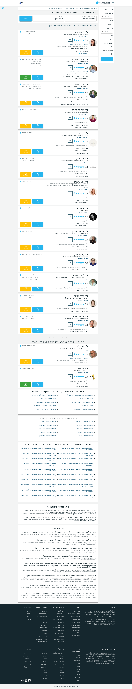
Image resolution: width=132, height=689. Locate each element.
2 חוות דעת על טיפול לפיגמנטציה (79, 44)
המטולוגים (44, 625)
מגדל (78, 663)
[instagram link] (25, 680)
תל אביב (44, 653)
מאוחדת (77, 677)
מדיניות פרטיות (75, 616)
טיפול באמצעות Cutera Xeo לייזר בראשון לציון (79, 395)
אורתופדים (60, 614)
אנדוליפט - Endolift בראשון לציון (83, 409)
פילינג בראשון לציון (87, 406)
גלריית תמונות (76, 628)
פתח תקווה (44, 667)
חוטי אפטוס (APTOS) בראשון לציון (82, 402)
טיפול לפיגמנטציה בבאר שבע (47, 428)
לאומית (78, 680)
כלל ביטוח (77, 661)
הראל (78, 655)
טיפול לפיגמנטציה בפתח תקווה (47, 435)
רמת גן (45, 678)
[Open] (102, 16)
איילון (78, 669)
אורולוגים (44, 611)
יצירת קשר (77, 611)
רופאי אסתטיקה (59, 639)
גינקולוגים (61, 611)
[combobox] (81, 18)
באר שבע (44, 661)
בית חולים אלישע (59, 661)
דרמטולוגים (60, 622)
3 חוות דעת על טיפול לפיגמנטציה (79, 358)
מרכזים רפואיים (42, 642)
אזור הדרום (27, 664)
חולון (46, 675)
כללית (78, 672)
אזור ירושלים (27, 656)
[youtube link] (22, 680)
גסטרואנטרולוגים (42, 616)
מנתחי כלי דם (43, 636)
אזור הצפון (28, 661)
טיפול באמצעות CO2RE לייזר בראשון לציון (43, 395)
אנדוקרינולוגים (43, 614)
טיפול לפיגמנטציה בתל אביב (47, 425)
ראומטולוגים (43, 633)
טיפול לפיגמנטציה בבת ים (48, 432)
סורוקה (62, 678)
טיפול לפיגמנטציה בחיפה (85, 432)
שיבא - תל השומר (58, 664)
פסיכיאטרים (60, 630)
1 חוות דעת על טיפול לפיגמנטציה (79, 72)
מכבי (78, 675)
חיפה (45, 659)
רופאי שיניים (60, 642)
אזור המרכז (27, 653)
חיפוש (92, 8)
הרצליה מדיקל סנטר (58, 653)
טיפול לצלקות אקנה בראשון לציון (46, 402)
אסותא (62, 659)
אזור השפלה (27, 667)
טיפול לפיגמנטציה (84, 8)
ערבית (29, 614)
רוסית (29, 611)
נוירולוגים (44, 619)
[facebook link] (29, 680)
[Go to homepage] (103, 3)
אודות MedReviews (74, 614)
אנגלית (29, 616)
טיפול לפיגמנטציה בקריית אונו (84, 421)
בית (96, 8)
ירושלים (45, 656)
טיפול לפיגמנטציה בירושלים (85, 428)
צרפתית (28, 619)
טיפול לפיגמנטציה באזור (86, 435)
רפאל (62, 656)
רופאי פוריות (43, 622)
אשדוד (45, 670)
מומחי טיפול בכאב (41, 639)
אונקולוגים (61, 636)
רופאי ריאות (43, 628)
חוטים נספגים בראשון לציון (48, 398)
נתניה (45, 673)
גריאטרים (44, 630)
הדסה (62, 670)
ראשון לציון (44, 664)
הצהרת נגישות (76, 622)
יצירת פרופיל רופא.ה (76, 631)
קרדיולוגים (61, 625)
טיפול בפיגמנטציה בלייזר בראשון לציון (45, 409)
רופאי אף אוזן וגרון (58, 628)
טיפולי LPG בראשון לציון (86, 398)
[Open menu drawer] (113, 3)
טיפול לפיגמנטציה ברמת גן (85, 425)
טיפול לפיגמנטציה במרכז (72, 8)
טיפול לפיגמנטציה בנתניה (48, 421)
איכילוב (62, 667)
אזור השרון (28, 659)
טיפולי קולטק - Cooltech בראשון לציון (45, 406)
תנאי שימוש (76, 619)
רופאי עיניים (60, 616)
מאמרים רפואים (75, 625)
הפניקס (78, 658)
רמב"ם (62, 675)
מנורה (78, 666)
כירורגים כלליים (59, 633)
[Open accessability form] (2, 7)
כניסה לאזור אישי (75, 635)
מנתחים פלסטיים (58, 619)
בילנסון (62, 673)
